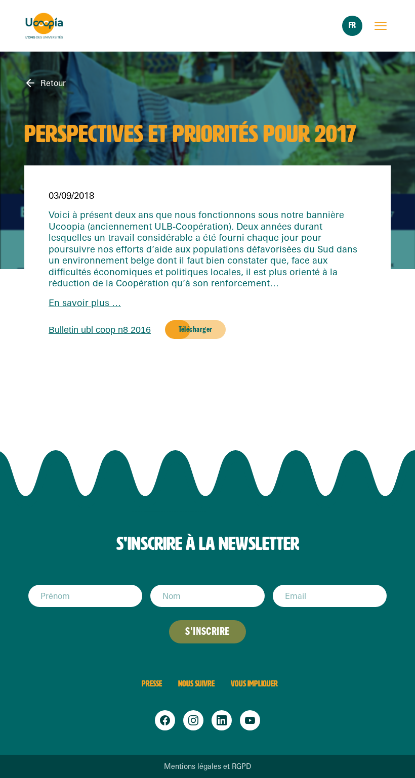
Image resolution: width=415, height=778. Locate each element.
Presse (152, 683)
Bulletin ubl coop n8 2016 (100, 329)
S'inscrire (207, 631)
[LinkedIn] (222, 720)
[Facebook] (165, 720)
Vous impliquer (254, 683)
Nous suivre (196, 683)
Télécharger (196, 329)
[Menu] (380, 26)
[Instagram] (193, 720)
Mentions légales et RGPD (207, 766)
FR (352, 25)
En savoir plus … (85, 302)
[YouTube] (250, 720)
